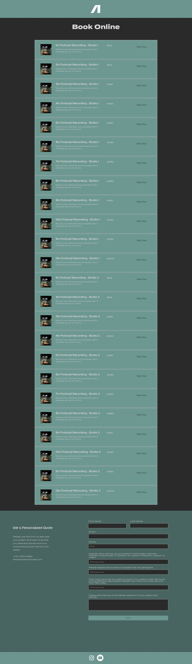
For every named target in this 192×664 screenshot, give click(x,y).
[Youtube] (100, 658)
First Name (94, 521)
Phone (92, 542)
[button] (142, 46)
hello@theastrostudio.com (27, 559)
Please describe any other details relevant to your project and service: (123, 596)
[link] (78, 45)
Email (92, 532)
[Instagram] (91, 658)
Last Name (136, 521)
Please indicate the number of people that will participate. (121, 567)
